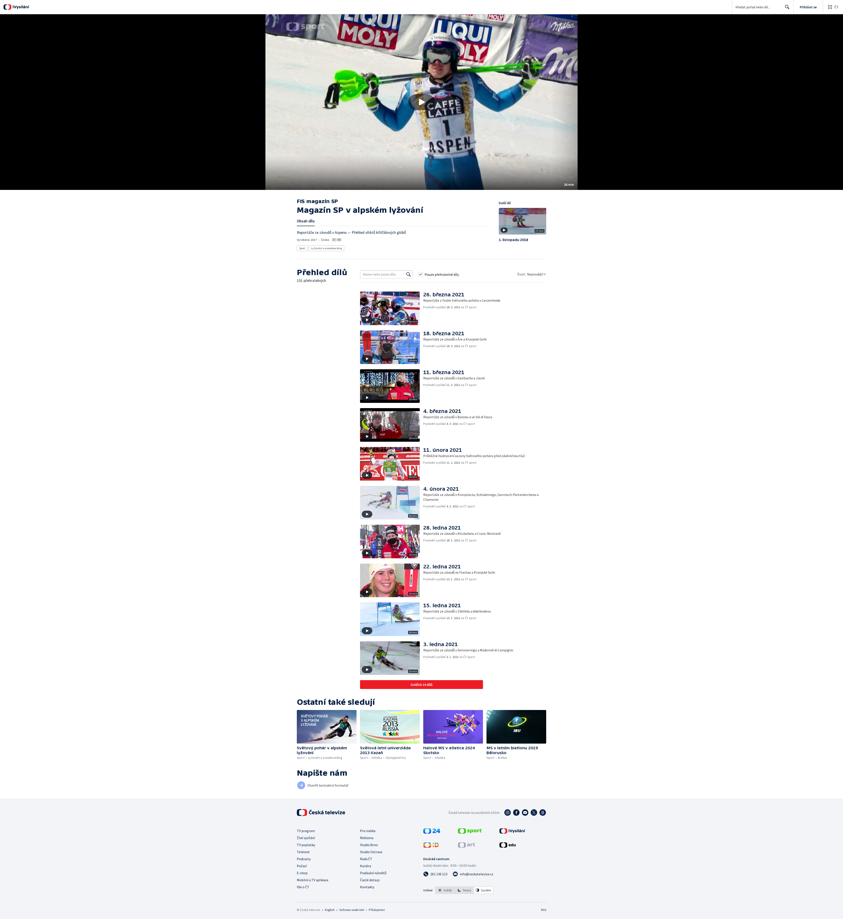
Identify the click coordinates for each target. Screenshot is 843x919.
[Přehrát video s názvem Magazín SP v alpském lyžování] (421, 102)
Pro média (367, 831)
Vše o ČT (303, 887)
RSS (543, 910)
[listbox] (464, 890)
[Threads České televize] (542, 812)
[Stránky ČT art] (466, 846)
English (329, 910)
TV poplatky (306, 845)
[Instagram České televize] (507, 812)
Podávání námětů (373, 873)
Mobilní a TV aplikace (312, 880)
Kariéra (365, 866)
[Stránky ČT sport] (470, 832)
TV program (306, 831)
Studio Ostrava (371, 852)
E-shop (302, 873)
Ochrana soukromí (351, 910)
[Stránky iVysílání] (512, 832)
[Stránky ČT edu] (507, 846)
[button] (421, 102)
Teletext (303, 852)
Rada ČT (366, 859)
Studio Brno (369, 845)
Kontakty (367, 887)
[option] (445, 890)
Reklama (366, 838)
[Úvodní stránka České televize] (321, 812)
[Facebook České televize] (516, 812)
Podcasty (304, 859)
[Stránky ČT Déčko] (431, 846)
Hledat (787, 7)
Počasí (302, 866)
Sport (302, 248)
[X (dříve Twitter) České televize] (533, 812)
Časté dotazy (370, 880)
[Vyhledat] (408, 274)
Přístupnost (377, 910)
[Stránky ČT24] (431, 832)
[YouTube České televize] (525, 812)
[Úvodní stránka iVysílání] (20, 7)
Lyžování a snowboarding (326, 248)
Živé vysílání (306, 838)
